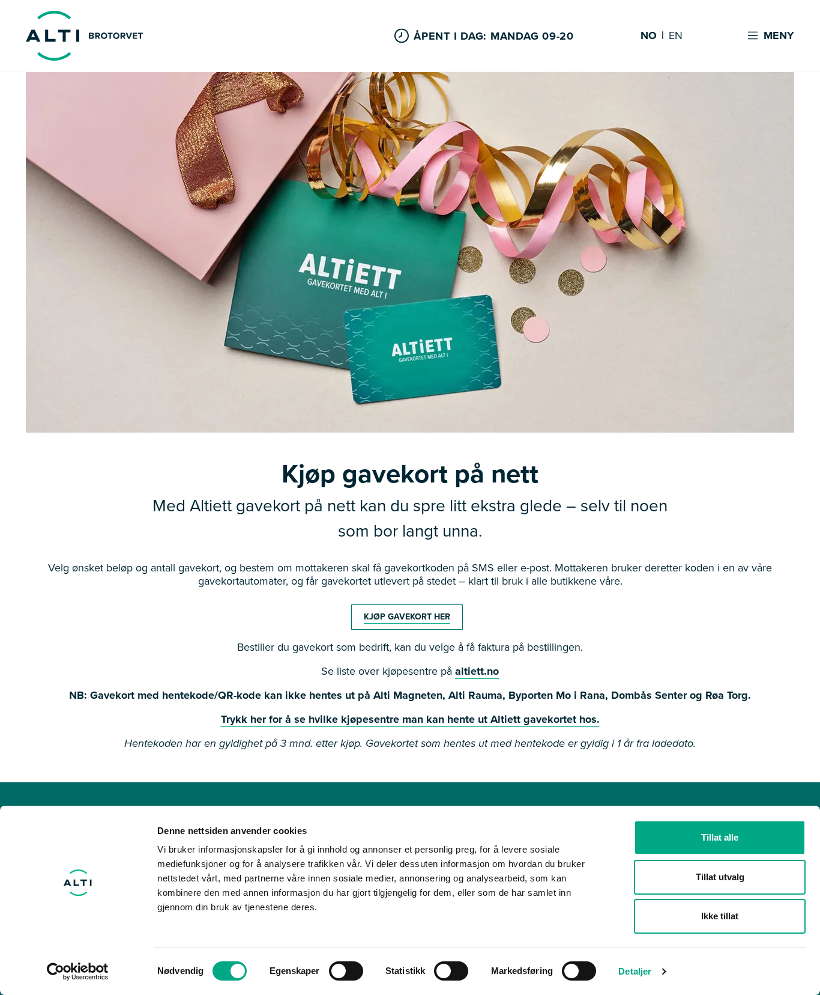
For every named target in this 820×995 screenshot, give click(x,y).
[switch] (346, 971)
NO (649, 36)
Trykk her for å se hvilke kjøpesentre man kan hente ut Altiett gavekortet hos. (410, 719)
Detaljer (634, 971)
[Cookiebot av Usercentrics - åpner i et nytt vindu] (77, 972)
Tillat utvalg (720, 877)
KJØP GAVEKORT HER (407, 616)
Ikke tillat (719, 916)
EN (676, 36)
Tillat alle (719, 837)
